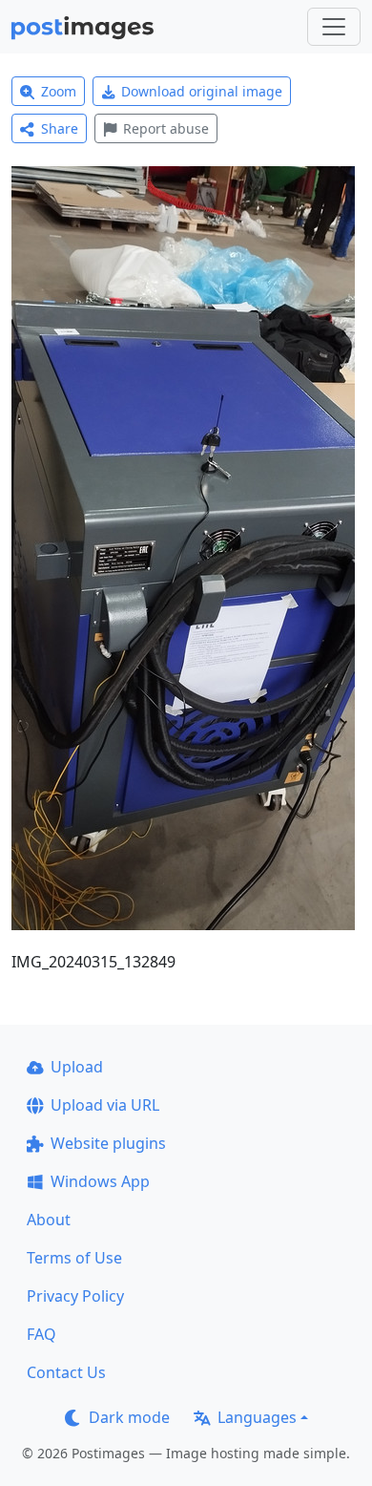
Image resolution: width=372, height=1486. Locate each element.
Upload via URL (105, 1104)
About (49, 1219)
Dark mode (129, 1417)
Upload (77, 1066)
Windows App (100, 1181)
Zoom (58, 91)
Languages (257, 1417)
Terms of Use (74, 1257)
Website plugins (108, 1143)
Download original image (201, 91)
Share (59, 128)
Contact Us (66, 1372)
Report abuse (166, 128)
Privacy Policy (75, 1295)
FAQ (41, 1334)
